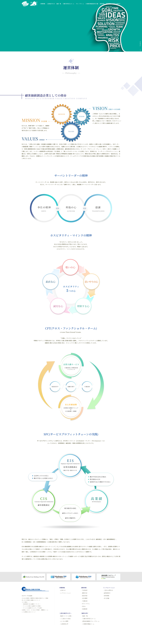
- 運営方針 (84, 593)
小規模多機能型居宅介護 (91, 4)
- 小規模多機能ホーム (88, 624)
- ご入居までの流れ (65, 619)
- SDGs (83, 606)
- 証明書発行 (106, 593)
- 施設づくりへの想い (65, 616)
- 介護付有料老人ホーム (89, 619)
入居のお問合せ (116, 4)
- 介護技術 (84, 601)
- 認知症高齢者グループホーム (90, 621)
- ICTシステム (85, 604)
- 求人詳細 (106, 598)
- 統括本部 (84, 596)
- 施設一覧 (85, 616)
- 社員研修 (84, 609)
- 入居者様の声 (63, 624)
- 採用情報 (106, 596)
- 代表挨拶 (84, 590)
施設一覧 (58, 4)
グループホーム (80, 4)
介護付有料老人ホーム (68, 4)
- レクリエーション (65, 593)
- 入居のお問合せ (108, 590)
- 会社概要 (84, 598)
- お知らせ (62, 590)
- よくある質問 (63, 621)
